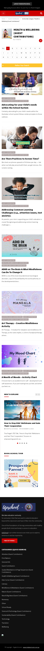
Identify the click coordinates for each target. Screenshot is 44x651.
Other (4, 603)
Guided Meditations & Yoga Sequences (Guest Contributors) (17, 571)
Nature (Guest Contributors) (11, 591)
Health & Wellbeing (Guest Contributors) (15, 101)
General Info (6, 562)
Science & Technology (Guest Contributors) (16, 611)
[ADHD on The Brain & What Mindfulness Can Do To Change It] (22, 245)
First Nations (6, 558)
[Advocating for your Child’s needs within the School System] (22, 83)
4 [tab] (24, 443)
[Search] (41, 13)
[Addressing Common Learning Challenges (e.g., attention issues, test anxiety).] (22, 188)
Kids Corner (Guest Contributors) (13, 580)
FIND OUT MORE (9, 540)
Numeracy (5, 599)
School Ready (6, 607)
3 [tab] (22, 443)
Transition (5, 623)
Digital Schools (12, 429)
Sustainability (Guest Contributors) (13, 615)
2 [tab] (19, 443)
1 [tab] (17, 443)
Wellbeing (5, 627)
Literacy (4, 584)
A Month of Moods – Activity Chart (19, 377)
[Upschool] (22, 13)
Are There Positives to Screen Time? (20, 158)
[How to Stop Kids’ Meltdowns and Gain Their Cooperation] (22, 410)
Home (3, 19)
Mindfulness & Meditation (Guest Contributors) (18, 588)
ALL (3, 48)
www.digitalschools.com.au (31, 647)
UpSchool (5, 532)
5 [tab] (26, 443)
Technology (6, 619)
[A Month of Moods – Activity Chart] (22, 356)
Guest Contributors (13, 19)
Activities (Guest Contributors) (12, 317)
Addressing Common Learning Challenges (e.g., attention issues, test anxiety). (22, 212)
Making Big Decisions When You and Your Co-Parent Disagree (22, 8)
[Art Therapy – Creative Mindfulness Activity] (22, 302)
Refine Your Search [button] (22, 65)
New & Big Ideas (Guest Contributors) (14, 265)
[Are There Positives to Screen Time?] (22, 137)
